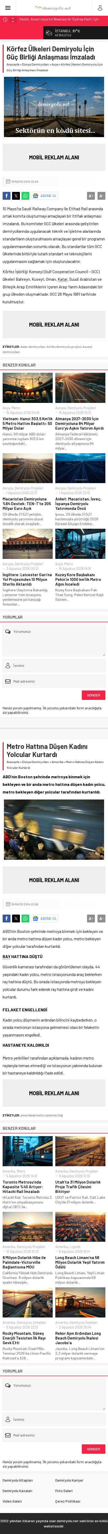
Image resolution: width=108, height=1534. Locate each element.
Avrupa (60, 408)
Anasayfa (13, 64)
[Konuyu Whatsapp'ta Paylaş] (25, 196)
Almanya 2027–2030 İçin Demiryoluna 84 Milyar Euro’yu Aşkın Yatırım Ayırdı (79, 423)
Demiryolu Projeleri (81, 408)
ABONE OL (48, 195)
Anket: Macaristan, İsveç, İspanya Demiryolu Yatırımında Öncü (78, 503)
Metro (16, 408)
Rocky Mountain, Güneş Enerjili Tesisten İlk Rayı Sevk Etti (24, 1338)
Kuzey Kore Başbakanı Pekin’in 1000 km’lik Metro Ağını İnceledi (78, 579)
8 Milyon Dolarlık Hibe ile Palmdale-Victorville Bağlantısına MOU (24, 1262)
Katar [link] (62, 279)
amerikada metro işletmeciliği (42, 1115)
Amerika (57, 762)
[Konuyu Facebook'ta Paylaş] (6, 196)
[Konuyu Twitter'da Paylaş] (16, 196)
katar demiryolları (33, 346)
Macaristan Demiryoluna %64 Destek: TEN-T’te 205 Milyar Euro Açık (27, 503)
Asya (55, 64)
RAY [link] (6, 956)
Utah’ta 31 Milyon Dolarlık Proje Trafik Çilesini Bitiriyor (78, 1187)
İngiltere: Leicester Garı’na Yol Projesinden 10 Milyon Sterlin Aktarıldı (27, 579)
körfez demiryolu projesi (64, 346)
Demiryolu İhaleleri (83, 1322)
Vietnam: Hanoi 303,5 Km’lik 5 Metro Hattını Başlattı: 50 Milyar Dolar (28, 423)
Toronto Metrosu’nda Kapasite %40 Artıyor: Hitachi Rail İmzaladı (23, 1187)
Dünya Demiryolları (35, 64)
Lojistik (74, 1247)
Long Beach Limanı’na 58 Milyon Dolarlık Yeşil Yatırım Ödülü (80, 1262)
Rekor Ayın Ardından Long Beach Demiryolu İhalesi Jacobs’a (78, 1338)
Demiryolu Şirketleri (31, 1322)
